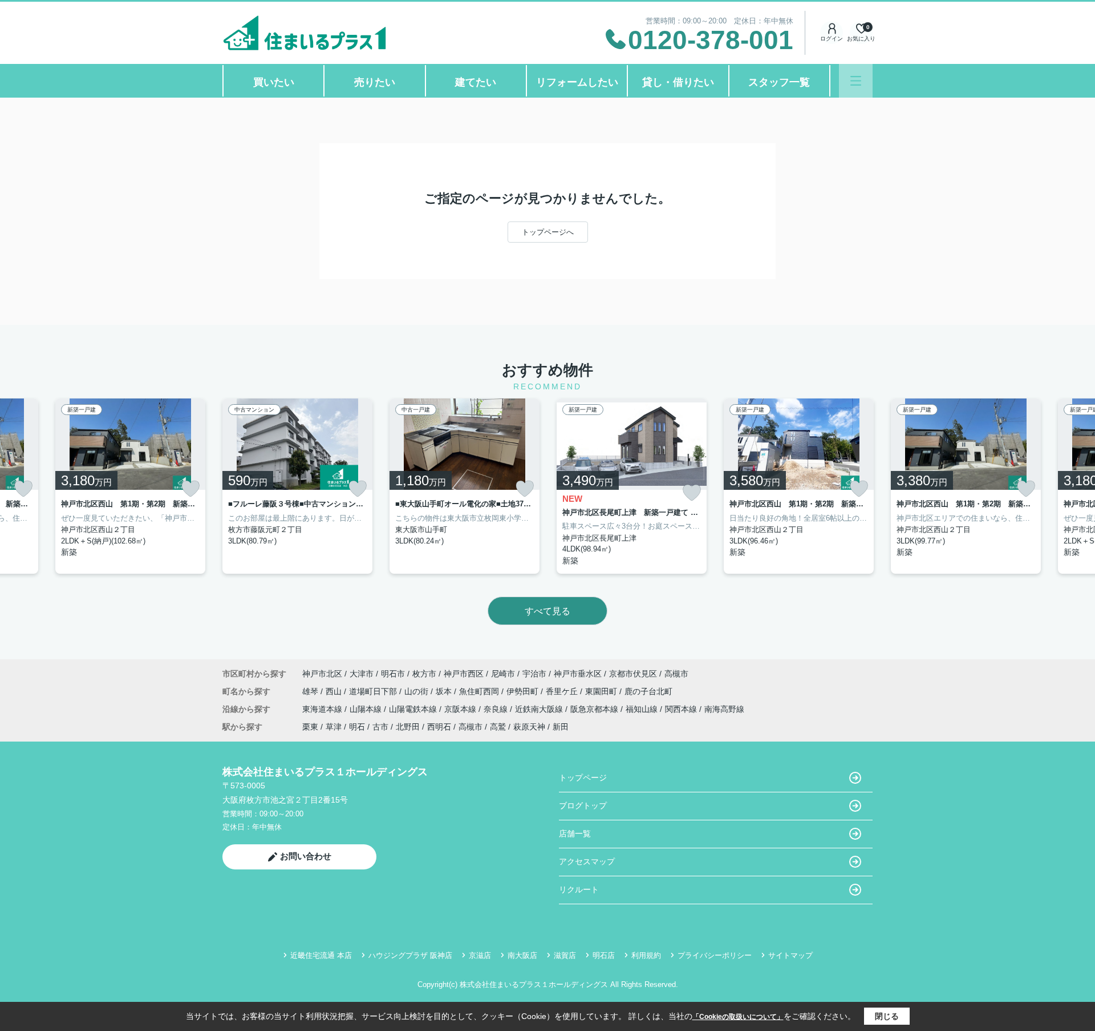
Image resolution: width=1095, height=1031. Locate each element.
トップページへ (548, 232)
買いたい (273, 82)
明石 (357, 726)
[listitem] (297, 486)
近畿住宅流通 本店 (321, 955)
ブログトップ (583, 805)
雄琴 (311, 691)
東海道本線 (323, 709)
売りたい (374, 82)
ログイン (831, 38)
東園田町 (602, 691)
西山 (335, 691)
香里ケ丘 (563, 691)
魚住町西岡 (480, 691)
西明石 (439, 726)
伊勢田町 (523, 691)
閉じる (887, 1016)
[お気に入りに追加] (23, 488)
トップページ (583, 777)
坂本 (445, 691)
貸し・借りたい (678, 82)
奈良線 (497, 709)
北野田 (408, 726)
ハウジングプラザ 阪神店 (410, 955)
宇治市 (534, 673)
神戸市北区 (322, 673)
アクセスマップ (587, 861)
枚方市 (424, 673)
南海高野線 (724, 709)
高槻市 (676, 673)
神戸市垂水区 (578, 673)
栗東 (310, 726)
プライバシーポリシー (715, 955)
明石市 (393, 673)
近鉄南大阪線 (540, 709)
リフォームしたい (577, 82)
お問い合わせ (305, 856)
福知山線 (643, 709)
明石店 (604, 955)
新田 (561, 726)
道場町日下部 (374, 691)
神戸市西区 (464, 673)
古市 (380, 726)
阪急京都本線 (595, 709)
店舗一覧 (575, 833)
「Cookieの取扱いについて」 (738, 1017)
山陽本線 (367, 709)
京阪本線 (461, 709)
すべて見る (547, 611)
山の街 (417, 691)
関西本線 (682, 709)
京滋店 (480, 955)
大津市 (362, 673)
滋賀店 (565, 955)
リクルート (579, 889)
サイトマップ (790, 955)
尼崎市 (503, 673)
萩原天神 (529, 726)
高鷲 (498, 726)
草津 (334, 726)
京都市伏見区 (633, 673)
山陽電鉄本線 (414, 709)
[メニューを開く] (856, 81)
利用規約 (646, 955)
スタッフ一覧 (779, 82)
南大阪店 (522, 955)
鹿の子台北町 (648, 691)
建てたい (475, 82)
